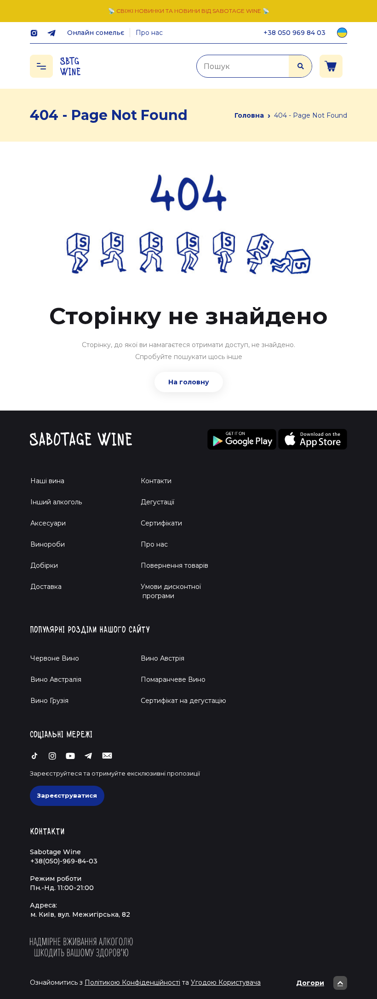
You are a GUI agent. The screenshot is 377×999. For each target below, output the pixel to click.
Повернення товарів (174, 565)
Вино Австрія (162, 658)
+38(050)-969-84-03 (63, 861)
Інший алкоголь (56, 502)
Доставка (46, 586)
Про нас (149, 33)
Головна (249, 115)
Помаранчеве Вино (173, 679)
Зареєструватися (67, 795)
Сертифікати (161, 523)
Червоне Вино (54, 658)
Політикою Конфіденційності (132, 982)
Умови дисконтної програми (167, 591)
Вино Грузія (49, 700)
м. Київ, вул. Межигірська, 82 (80, 914)
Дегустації (157, 502)
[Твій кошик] (331, 66)
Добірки (44, 565)
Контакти (156, 481)
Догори (310, 983)
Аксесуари (48, 523)
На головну (188, 382)
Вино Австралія (55, 679)
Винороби (47, 544)
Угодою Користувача (226, 982)
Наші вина (47, 481)
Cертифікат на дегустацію (183, 700)
